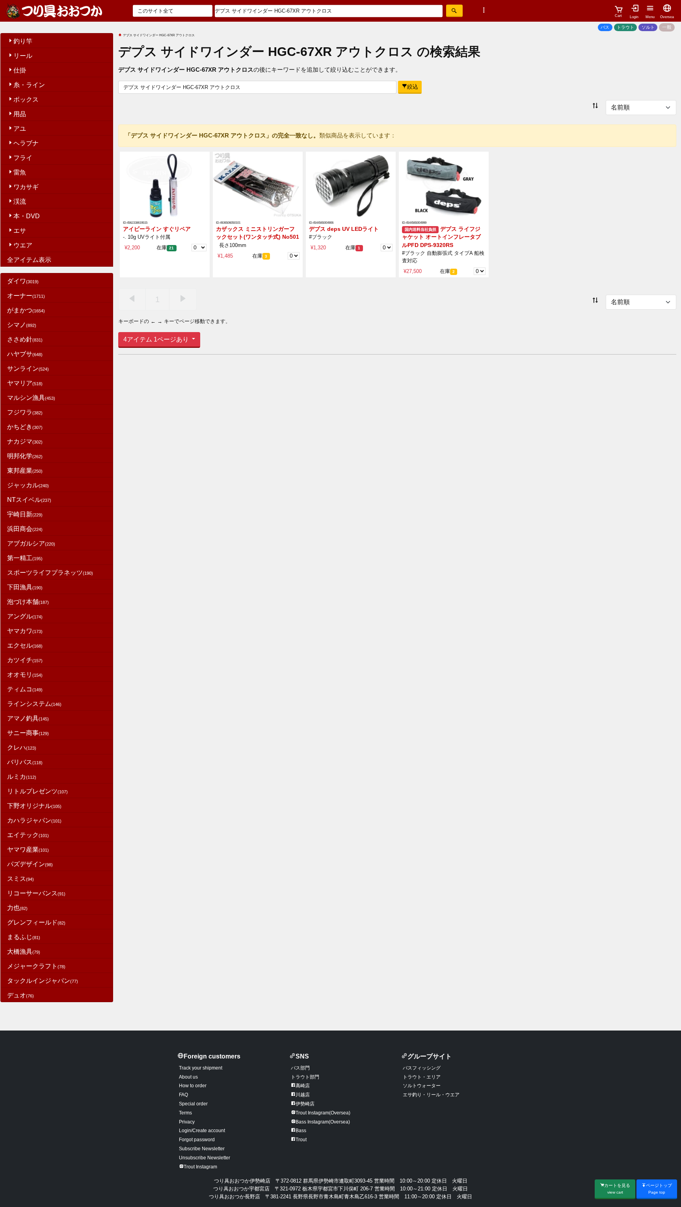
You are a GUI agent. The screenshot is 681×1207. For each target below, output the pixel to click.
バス (605, 27)
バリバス (25, 762)
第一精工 (25, 558)
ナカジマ (25, 441)
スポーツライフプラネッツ (50, 572)
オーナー (26, 295)
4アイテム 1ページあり (156, 339)
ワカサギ (26, 187)
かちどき (25, 426)
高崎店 (303, 1085)
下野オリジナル (34, 805)
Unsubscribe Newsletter (204, 1158)
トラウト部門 (305, 1077)
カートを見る (617, 1188)
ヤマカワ (25, 631)
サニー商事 (28, 733)
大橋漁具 (23, 951)
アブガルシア (31, 543)
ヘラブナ (26, 143)
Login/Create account (202, 1130)
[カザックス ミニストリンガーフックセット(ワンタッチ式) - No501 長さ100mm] (258, 185)
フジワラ (25, 412)
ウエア (22, 245)
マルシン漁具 (31, 397)
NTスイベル (29, 499)
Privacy (187, 1122)
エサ (19, 230)
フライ (22, 157)
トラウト (625, 27)
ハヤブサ (25, 354)
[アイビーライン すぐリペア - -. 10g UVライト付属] (165, 185)
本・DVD (26, 216)
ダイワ (23, 281)
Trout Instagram (200, 1167)
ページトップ (659, 1188)
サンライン (28, 368)
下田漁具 (25, 587)
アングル (25, 616)
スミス (20, 878)
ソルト (648, 27)
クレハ (21, 747)
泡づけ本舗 (28, 601)
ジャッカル (28, 485)
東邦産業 (25, 470)
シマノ (21, 324)
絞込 (412, 87)
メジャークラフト (36, 966)
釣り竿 (22, 41)
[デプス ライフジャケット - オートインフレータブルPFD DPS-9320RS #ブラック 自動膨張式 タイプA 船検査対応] (444, 185)
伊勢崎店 (305, 1104)
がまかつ (26, 310)
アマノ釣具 (28, 718)
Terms (185, 1113)
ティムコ (25, 689)
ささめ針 (25, 339)
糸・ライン (29, 85)
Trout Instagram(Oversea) (323, 1113)
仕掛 (19, 70)
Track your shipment (200, 1068)
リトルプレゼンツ (37, 791)
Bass (301, 1130)
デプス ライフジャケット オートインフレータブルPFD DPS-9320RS (441, 237)
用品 (19, 114)
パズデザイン (30, 864)
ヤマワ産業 (28, 849)
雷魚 (19, 172)
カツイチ (25, 660)
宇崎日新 (25, 514)
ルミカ (21, 776)
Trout (301, 1139)
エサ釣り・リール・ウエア (431, 1094)
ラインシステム (34, 703)
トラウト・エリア (422, 1077)
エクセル (25, 645)
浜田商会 (25, 529)
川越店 (303, 1094)
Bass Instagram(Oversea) (323, 1122)
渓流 (19, 201)
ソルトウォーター (422, 1085)
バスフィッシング (422, 1068)
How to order (193, 1085)
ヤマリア (25, 383)
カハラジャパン (34, 820)
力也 (17, 907)
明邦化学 (25, 456)
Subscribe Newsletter (202, 1148)
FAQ (183, 1094)
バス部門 (300, 1068)
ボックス (26, 99)
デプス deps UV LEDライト (344, 229)
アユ (19, 128)
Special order (193, 1104)
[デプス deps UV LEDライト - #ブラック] (351, 185)
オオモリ (25, 674)
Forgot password (197, 1139)
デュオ (20, 995)
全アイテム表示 (29, 259)
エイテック (28, 835)
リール (22, 55)
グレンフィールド (36, 922)
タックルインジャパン (42, 980)
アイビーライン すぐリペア (157, 229)
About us (188, 1077)
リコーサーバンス (36, 893)
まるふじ (23, 937)
